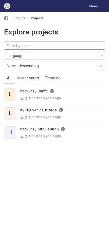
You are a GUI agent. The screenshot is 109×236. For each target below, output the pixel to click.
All (9, 78)
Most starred (28, 78)
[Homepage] (7, 6)
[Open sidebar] (6, 18)
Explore (20, 18)
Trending (53, 78)
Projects (37, 18)
